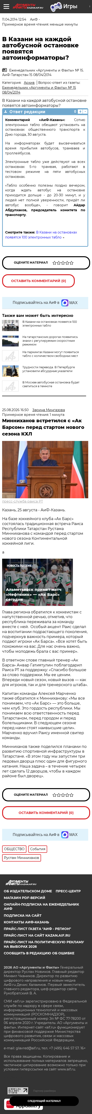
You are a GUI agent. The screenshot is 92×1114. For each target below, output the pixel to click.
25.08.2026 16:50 (15, 410)
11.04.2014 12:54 (14, 19)
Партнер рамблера (44, 1090)
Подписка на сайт (23, 915)
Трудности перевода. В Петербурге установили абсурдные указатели (48, 369)
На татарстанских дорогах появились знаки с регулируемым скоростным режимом (50, 340)
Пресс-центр (68, 891)
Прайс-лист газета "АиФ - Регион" (37, 929)
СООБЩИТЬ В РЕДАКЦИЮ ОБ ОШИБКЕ (39, 953)
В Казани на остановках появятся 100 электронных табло (49, 323)
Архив (29, 83)
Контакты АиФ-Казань (26, 922)
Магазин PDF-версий (24, 898)
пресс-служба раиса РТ (22, 501)
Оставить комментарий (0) (38, 281)
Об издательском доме (28, 891)
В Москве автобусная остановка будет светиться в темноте (50, 384)
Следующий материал (44, 1101)
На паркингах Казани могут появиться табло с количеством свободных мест (50, 354)
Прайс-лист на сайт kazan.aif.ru (37, 935)
